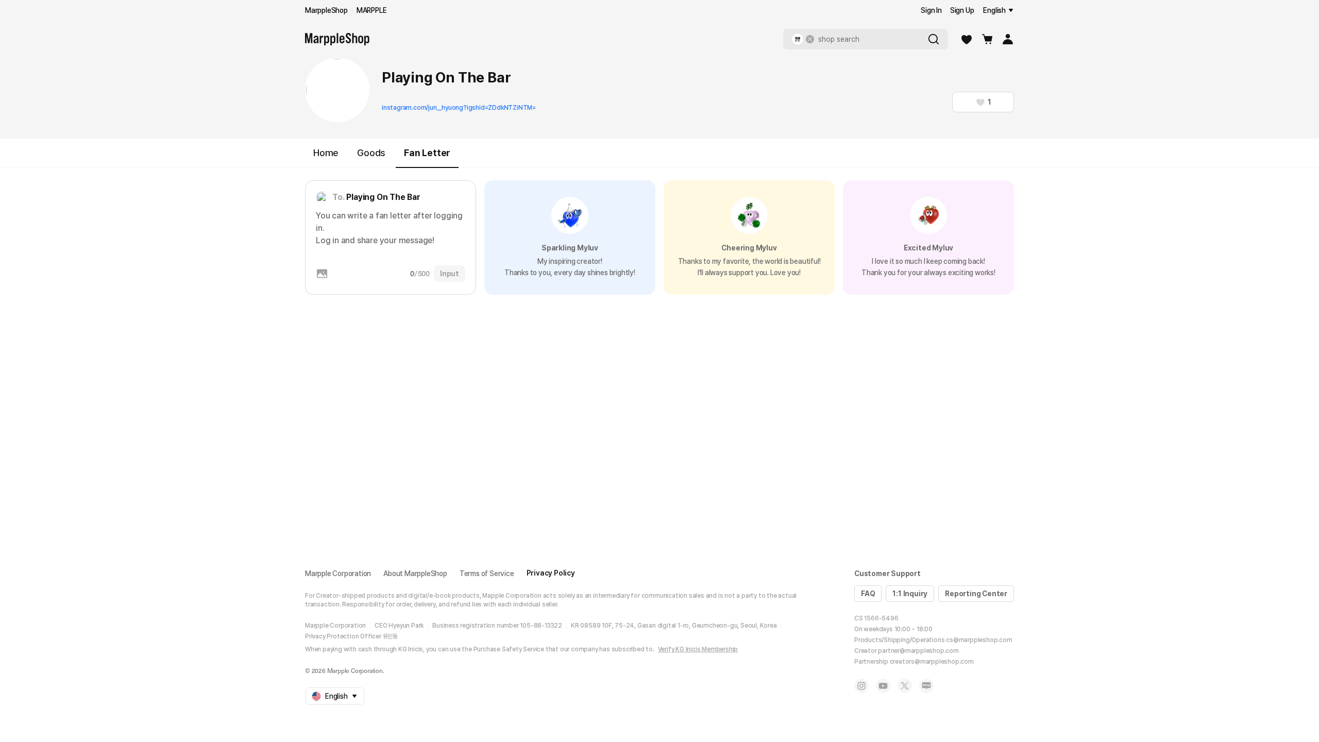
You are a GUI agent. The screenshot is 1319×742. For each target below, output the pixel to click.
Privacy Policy (551, 573)
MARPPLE (372, 10)
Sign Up (962, 10)
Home (326, 152)
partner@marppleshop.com (918, 650)
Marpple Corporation (338, 573)
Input (449, 273)
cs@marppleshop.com (979, 640)
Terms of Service (487, 573)
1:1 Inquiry (909, 593)
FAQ (868, 593)
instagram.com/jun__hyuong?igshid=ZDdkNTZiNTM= (459, 107)
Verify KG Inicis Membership (698, 649)
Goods (371, 152)
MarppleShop (326, 10)
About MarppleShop (415, 573)
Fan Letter (427, 152)
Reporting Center (976, 593)
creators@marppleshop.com (932, 661)
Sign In (931, 10)
